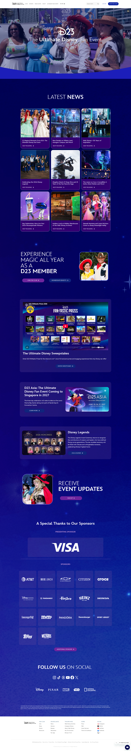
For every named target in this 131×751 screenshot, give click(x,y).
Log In (104, 4)
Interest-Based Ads (85, 742)
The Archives (69, 721)
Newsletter (53, 730)
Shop (44, 4)
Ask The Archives (69, 730)
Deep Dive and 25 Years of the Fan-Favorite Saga (65, 183)
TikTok (101, 726)
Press (82, 723)
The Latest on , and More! (95, 183)
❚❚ (128, 11)
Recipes (53, 728)
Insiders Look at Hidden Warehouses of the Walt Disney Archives (65, 224)
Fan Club (42, 721)
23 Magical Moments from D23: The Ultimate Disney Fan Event (34, 141)
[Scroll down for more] (65, 55)
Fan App (53, 732)
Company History (69, 726)
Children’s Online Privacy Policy (74, 742)
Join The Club (113, 4)
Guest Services (85, 728)
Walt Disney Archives (70, 723)
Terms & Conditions (86, 730)
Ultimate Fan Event (52, 4)
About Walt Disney (69, 728)
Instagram (101, 723)
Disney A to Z (68, 732)
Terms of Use (45, 742)
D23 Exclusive (55, 721)
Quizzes (53, 726)
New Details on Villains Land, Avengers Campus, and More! (63, 141)
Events (31, 4)
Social (99, 721)
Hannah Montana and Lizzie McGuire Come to (95, 224)
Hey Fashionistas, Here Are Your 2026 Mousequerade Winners (33, 224)
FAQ (82, 726)
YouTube (101, 728)
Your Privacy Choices (94, 742)
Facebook (101, 730)
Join (26, 4)
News (52, 723)
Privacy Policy (51, 742)
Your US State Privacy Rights (61, 742)
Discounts (38, 4)
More (83, 721)
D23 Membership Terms (37, 742)
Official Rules (57, 707)
